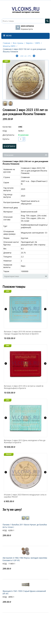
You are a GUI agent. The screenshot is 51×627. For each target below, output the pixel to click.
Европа (29, 43)
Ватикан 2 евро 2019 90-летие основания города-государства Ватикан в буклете (22, 333)
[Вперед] (34, 56)
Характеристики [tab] (11, 276)
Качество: (7, 127)
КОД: (5, 131)
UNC (6, 61)
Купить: (6, 139)
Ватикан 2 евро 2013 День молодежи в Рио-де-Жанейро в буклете (25, 441)
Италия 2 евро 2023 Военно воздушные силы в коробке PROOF (25, 496)
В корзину (9, 146)
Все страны (18, 43)
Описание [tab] (8, 155)
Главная (6, 43)
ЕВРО (37, 43)
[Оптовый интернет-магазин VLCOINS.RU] (25, 9)
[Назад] (17, 56)
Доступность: (9, 135)
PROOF (9, 454)
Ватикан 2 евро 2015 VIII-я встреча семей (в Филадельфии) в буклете (23, 387)
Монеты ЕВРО (9, 46)
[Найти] (47, 21)
